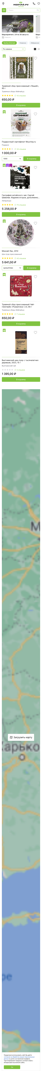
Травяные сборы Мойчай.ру (13, 91)
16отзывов (21, 96)
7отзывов (21, 314)
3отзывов (21, 370)
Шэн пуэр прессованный (12, 254)
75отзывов (21, 205)
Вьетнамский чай (9, 366)
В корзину (21, 105)
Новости (7, 37)
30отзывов (21, 149)
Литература (6, 201)
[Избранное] (38, 3)
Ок (12, 1067)
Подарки (5, 145)
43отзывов (21, 258)
